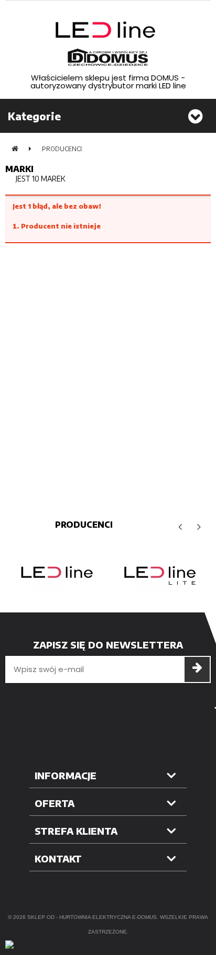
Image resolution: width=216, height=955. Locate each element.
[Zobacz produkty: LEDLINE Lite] (159, 574)
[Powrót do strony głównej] (15, 149)
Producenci (84, 524)
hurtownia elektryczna (95, 917)
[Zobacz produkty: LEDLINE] (56, 574)
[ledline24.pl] (108, 44)
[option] (56, 574)
